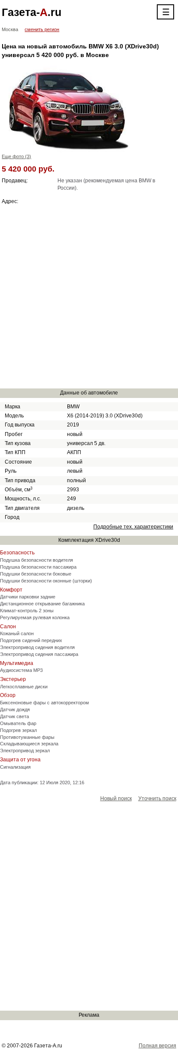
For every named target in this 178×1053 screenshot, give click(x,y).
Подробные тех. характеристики (133, 527)
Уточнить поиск (157, 798)
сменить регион (42, 29)
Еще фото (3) (16, 156)
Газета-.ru (31, 12)
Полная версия (157, 1046)
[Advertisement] (89, 296)
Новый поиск (116, 798)
